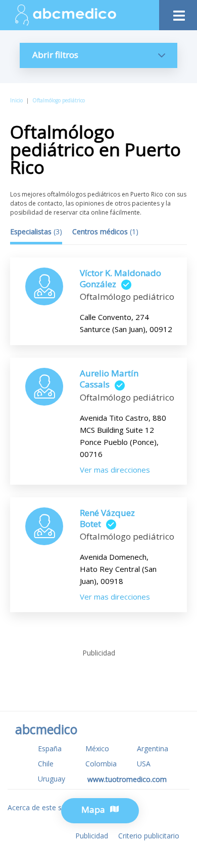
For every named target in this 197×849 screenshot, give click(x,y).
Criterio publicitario (148, 835)
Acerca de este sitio (40, 807)
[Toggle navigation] (178, 13)
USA (144, 763)
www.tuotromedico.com (127, 779)
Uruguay (51, 778)
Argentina (152, 748)
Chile (46, 763)
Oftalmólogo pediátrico (58, 100)
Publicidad (91, 835)
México (97, 748)
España (50, 748)
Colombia (101, 763)
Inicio (16, 100)
